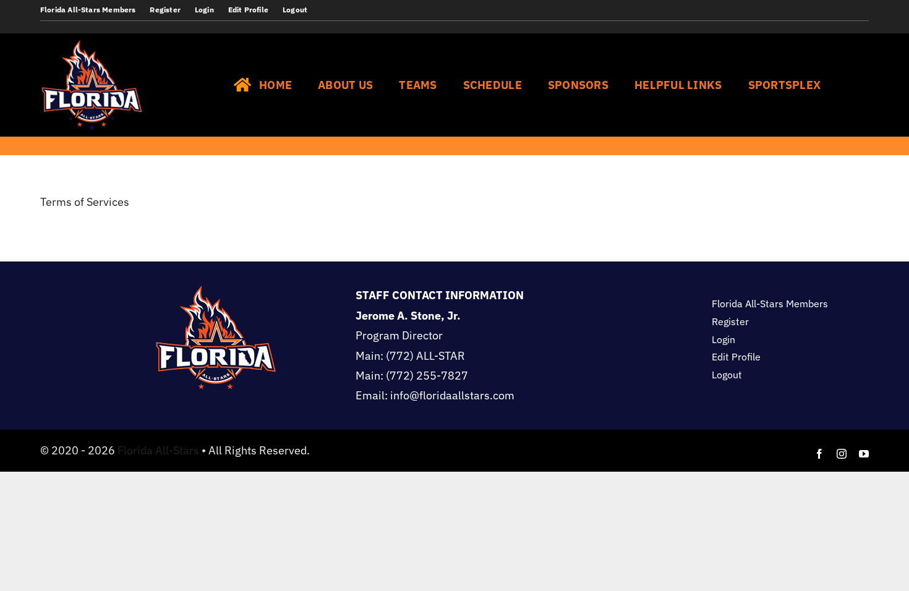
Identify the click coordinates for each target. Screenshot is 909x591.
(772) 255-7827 (427, 375)
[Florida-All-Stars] (91, 39)
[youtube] (864, 454)
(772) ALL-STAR (425, 356)
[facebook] (819, 454)
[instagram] (842, 454)
